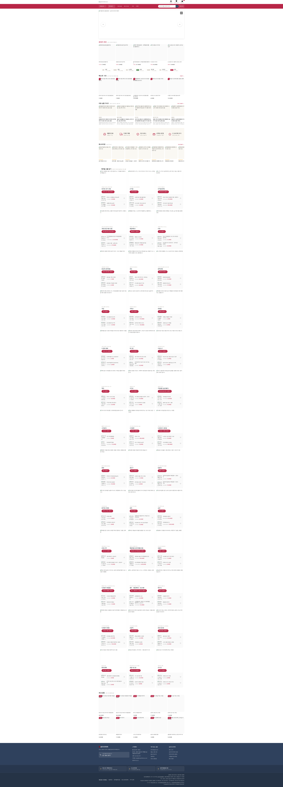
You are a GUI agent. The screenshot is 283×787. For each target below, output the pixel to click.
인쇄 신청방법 (154, 758)
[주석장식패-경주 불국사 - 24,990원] (103, 404)
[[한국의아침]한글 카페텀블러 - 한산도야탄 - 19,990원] (160, 483)
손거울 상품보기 (134, 191)
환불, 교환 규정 (154, 752)
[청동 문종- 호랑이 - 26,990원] (160, 637)
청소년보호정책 (125, 779)
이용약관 (110, 779)
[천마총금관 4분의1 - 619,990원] (160, 517)
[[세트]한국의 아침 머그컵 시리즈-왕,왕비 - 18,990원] (131, 364)
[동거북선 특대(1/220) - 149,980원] (131, 324)
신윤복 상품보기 (134, 630)
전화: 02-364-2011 (136, 755)
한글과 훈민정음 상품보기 (108, 271)
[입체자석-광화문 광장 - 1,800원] (131, 683)
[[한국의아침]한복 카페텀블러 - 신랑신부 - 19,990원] (160, 477)
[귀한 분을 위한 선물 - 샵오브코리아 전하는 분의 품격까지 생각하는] (113, 217)
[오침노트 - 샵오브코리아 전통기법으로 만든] (169, 337)
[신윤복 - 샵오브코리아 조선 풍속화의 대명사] (141, 616)
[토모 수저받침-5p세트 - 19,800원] (131, 443)
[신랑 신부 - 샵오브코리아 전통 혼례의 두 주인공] (113, 537)
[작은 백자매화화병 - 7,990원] (103, 437)
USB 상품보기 (162, 231)
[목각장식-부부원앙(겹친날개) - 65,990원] (103, 477)
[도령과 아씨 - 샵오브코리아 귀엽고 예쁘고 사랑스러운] (113, 337)
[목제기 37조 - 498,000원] (131, 437)
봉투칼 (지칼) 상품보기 (107, 510)
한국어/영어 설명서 (173, 754)
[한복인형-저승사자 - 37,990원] (160, 284)
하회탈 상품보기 (162, 311)
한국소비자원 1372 (154, 782)
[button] (176, 2)
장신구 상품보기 (134, 470)
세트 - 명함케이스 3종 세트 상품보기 (138, 590)
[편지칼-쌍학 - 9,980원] (103, 517)
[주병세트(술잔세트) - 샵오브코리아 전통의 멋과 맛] (169, 377)
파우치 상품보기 (162, 590)
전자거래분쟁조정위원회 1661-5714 (164, 782)
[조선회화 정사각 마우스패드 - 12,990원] (160, 557)
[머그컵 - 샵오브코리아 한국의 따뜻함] (141, 337)
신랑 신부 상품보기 (106, 550)
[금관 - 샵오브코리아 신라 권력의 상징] (169, 497)
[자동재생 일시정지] (181, 13)
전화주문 (152, 756)
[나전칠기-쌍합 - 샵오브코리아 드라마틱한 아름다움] (113, 616)
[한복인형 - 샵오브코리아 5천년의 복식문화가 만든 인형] (169, 257)
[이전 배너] (103, 24)
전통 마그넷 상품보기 (135, 670)
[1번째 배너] (139, 35)
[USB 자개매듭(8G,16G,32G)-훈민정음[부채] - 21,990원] (160, 238)
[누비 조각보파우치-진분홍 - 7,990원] (131, 404)
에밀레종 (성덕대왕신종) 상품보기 (138, 550)
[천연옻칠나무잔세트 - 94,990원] (160, 398)
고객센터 (134, 747)
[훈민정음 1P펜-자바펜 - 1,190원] (103, 278)
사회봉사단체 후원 (173, 756)
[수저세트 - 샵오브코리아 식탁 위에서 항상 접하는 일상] (141, 417)
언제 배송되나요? (154, 749)
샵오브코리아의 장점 (173, 752)
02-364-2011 (106, 755)
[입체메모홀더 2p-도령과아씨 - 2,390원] (103, 358)
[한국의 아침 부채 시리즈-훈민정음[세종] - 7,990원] (103, 683)
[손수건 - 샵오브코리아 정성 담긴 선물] (169, 656)
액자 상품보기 (105, 391)
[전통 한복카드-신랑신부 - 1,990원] (103, 557)
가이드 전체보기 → (180, 103)
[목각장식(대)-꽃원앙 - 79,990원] (103, 483)
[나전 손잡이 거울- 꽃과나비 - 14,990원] (131, 204)
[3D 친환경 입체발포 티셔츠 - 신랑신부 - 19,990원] (103, 563)
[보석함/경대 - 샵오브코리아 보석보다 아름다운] (169, 178)
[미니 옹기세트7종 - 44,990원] (131, 677)
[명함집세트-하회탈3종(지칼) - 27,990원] (131, 244)
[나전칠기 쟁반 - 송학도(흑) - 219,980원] (103, 244)
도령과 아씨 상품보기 (107, 351)
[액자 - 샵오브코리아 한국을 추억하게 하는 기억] (113, 377)
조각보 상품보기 (134, 391)
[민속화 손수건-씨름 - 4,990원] (160, 563)
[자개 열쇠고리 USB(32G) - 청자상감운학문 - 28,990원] (160, 244)
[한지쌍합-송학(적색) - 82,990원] (103, 637)
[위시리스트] (124, 198)
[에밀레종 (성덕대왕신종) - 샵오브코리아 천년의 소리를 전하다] (141, 537)
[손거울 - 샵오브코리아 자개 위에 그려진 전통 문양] (141, 178)
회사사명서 (171, 758)
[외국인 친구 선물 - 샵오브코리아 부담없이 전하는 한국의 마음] (113, 178)
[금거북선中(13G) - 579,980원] (131, 318)
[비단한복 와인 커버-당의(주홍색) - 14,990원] (131, 524)
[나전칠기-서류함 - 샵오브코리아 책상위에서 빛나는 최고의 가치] (169, 417)
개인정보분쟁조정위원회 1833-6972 (177, 782)
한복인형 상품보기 (162, 271)
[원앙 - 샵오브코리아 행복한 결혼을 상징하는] (113, 456)
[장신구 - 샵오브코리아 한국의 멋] (141, 456)
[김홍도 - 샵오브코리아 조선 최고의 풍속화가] (169, 537)
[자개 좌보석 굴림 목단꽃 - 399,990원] (160, 204)
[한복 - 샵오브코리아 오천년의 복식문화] (141, 497)
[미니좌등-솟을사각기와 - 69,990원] (131, 284)
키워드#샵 (119, 6)
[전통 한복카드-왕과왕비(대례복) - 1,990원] (103, 677)
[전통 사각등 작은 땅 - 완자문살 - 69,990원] (131, 278)
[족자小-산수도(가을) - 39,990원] (103, 398)
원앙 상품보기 (105, 470)
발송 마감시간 (154, 754)
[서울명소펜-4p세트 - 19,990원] (103, 204)
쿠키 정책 (132, 779)
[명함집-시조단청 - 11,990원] (131, 238)
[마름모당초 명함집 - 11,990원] (103, 603)
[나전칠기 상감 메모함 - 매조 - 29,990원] (160, 437)
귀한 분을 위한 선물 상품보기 (109, 231)
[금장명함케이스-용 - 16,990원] (131, 597)
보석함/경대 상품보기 (163, 191)
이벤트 (137, 6)
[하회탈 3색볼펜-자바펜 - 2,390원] (160, 318)
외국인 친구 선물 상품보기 (108, 191)
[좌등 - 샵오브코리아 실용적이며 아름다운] (141, 257)
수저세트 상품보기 (134, 430)
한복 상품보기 (133, 510)
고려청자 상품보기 (106, 430)
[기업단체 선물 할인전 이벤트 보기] (141, 24)
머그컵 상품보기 (134, 351)
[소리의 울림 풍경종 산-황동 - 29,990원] (160, 643)
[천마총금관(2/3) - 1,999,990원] (160, 523)
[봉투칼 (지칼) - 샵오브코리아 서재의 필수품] (113, 497)
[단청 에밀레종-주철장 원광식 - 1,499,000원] (131, 563)
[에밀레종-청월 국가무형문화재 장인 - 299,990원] (131, 557)
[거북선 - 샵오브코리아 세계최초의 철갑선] (141, 297)
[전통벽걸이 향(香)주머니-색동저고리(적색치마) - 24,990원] (131, 517)
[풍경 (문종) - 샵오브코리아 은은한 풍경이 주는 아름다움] (169, 616)
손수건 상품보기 (162, 670)
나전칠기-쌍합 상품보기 (107, 630)
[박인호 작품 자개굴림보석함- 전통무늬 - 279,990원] (160, 198)
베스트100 (126, 6)
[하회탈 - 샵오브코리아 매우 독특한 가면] (169, 297)
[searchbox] (167, 6)
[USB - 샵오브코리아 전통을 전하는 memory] (169, 217)
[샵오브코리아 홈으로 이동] (103, 2)
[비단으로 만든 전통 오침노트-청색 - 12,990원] (160, 358)
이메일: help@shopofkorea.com (139, 758)
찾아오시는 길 (135, 760)
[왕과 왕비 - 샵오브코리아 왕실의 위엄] (113, 656)
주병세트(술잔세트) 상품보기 (165, 391)
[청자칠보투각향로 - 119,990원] (103, 443)
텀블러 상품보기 (162, 470)
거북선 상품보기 (134, 311)
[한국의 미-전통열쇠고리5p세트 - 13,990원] (103, 198)
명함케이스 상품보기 (135, 231)
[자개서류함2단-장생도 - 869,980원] (160, 443)
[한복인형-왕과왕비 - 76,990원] (160, 278)
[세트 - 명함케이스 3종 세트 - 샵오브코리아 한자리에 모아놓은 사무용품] (141, 576)
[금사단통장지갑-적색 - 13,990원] (103, 324)
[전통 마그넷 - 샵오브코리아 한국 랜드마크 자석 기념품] (141, 656)
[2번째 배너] (141, 35)
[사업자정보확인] (160, 776)
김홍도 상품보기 (162, 550)
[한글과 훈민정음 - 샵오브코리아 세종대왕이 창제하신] (113, 257)
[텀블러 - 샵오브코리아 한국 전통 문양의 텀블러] (169, 456)
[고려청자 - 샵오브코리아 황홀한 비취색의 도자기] (113, 417)
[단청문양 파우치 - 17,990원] (160, 597)
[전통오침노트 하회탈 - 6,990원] (160, 324)
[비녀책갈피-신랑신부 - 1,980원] (103, 523)
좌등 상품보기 (133, 271)
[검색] (177, 6)
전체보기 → (182, 75)
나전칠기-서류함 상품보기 (164, 430)
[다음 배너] (180, 24)
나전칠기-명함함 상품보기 (108, 590)
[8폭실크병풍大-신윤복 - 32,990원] (131, 637)
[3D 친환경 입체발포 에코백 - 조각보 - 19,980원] (131, 398)
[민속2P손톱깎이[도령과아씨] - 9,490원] (103, 364)
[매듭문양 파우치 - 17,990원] (160, 603)
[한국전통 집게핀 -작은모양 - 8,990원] (131, 483)
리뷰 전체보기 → (181, 144)
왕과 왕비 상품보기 (106, 670)
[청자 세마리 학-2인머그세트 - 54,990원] (131, 358)
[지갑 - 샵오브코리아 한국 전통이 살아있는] (113, 297)
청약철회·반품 (117, 779)
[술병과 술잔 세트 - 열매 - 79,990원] (160, 404)
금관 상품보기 (162, 510)
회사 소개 (171, 749)
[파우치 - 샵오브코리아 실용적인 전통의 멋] (169, 576)
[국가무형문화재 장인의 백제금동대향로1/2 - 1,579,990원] (103, 238)
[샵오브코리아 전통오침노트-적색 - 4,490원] (160, 364)
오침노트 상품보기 (162, 351)
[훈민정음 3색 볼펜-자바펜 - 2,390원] (103, 284)
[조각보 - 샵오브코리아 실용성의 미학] (141, 377)
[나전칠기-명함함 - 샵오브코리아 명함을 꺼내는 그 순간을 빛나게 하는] (113, 576)
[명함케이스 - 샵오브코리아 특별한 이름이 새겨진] (141, 217)
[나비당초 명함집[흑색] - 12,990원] (103, 597)
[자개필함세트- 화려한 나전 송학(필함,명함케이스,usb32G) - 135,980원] (131, 603)
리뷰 (133, 6)
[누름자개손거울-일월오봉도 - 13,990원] (131, 198)
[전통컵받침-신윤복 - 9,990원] (131, 643)
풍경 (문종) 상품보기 (163, 630)
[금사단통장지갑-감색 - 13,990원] (103, 318)
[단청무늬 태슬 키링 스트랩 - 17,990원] (131, 477)
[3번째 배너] (143, 36)
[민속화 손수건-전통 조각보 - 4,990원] (160, 683)
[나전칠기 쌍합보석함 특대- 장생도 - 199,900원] (103, 643)
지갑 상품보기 (105, 311)
